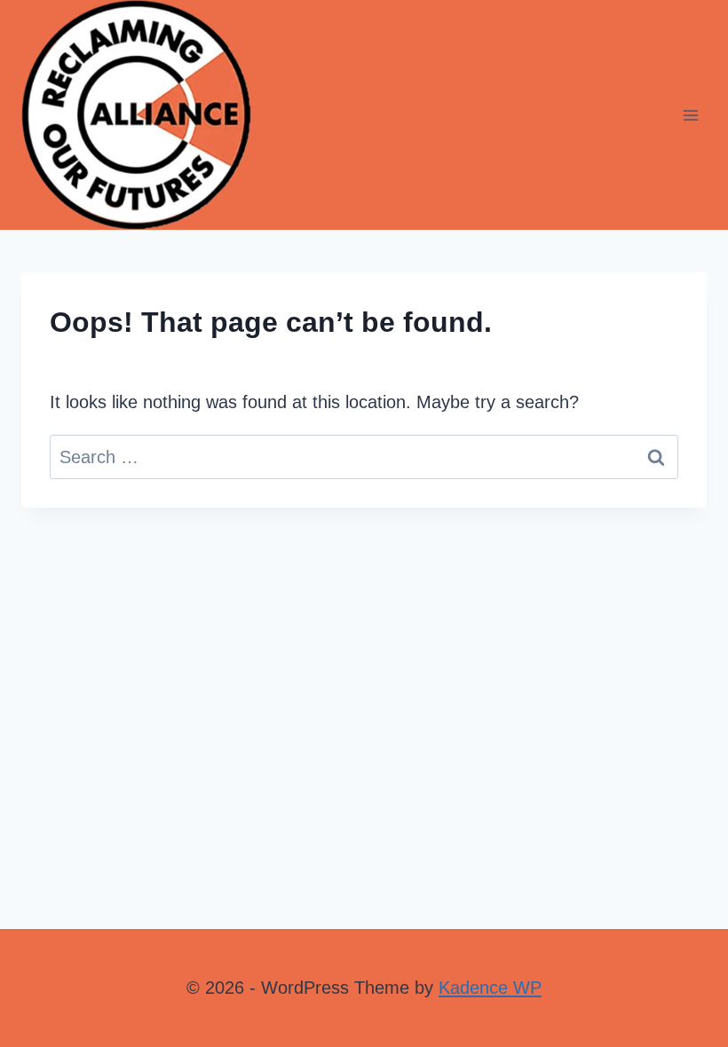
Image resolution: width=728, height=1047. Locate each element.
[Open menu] (690, 115)
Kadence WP (490, 987)
